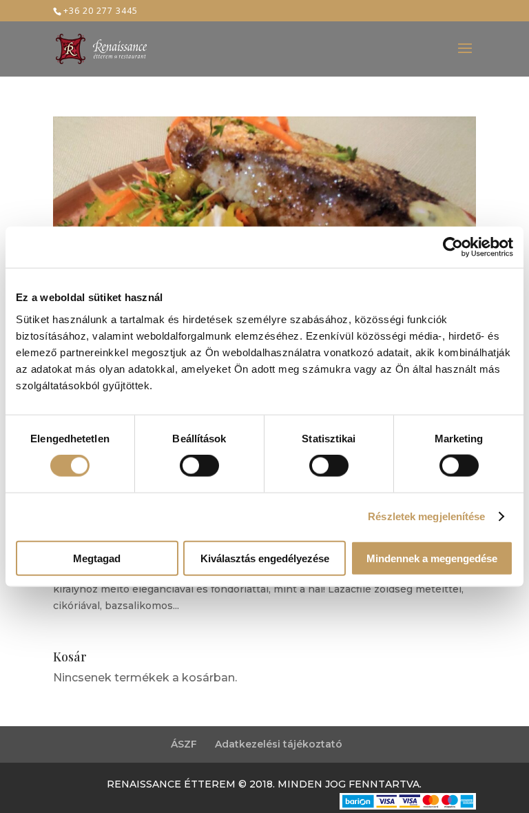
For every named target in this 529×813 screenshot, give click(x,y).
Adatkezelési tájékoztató (278, 744)
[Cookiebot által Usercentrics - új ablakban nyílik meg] (453, 247)
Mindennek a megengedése (431, 558)
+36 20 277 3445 (100, 11)
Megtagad (97, 558)
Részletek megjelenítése (426, 516)
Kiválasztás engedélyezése (264, 558)
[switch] (199, 466)
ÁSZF (184, 744)
